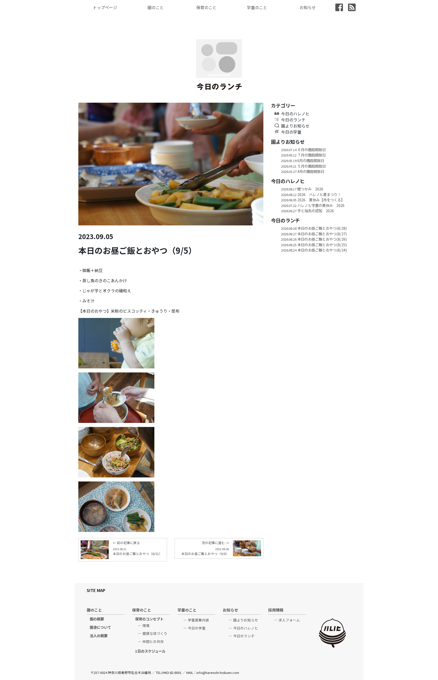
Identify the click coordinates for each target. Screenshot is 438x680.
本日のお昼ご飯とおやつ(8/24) (314, 250)
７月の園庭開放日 (303, 154)
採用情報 (275, 610)
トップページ (105, 7)
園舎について (100, 627)
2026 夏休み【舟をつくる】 (312, 199)
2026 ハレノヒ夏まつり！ (311, 194)
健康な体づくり (154, 633)
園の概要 (97, 618)
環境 (146, 625)
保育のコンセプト (149, 618)
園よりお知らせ (295, 126)
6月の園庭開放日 (302, 160)
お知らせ (308, 7)
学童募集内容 (198, 619)
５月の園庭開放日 (303, 166)
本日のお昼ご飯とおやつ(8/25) (314, 244)
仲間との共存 (153, 641)
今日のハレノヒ (295, 114)
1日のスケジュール (150, 651)
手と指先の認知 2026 (307, 210)
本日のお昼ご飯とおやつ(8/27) (314, 233)
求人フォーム (289, 619)
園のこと (156, 7)
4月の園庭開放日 (302, 171)
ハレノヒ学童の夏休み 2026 (312, 205)
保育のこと (206, 7)
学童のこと (257, 7)
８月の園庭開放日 (303, 149)
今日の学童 (291, 132)
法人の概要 (98, 635)
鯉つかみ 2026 (302, 188)
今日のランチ (293, 120)
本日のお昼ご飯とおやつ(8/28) (314, 228)
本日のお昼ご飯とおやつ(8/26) (314, 239)
